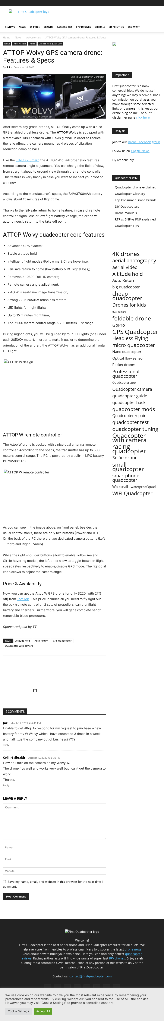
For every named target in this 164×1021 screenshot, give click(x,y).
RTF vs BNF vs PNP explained (135, 219)
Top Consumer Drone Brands (136, 200)
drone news (133, 949)
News (22, 26)
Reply (6, 744)
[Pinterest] (122, 3)
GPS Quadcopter (62, 640)
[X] (151, 3)
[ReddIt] (52, 664)
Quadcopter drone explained (135, 187)
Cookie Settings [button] (18, 1011)
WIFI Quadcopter (132, 493)
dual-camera (119, 311)
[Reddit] (129, 3)
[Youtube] (158, 3)
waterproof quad (143, 487)
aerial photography (134, 260)
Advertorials (33, 37)
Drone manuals (126, 213)
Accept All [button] (43, 1011)
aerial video (125, 267)
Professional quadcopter (125, 373)
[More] (62, 664)
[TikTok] (136, 3)
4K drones (126, 254)
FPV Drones (83, 26)
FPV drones (117, 958)
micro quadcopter (133, 345)
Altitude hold (22, 640)
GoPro (118, 325)
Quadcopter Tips (127, 226)
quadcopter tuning (135, 429)
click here (143, 117)
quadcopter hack (129, 402)
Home (6, 37)
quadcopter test (130, 422)
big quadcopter (126, 287)
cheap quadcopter (127, 295)
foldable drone (131, 318)
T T (8, 67)
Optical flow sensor (128, 358)
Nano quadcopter (126, 351)
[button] (156, 27)
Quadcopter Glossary (130, 194)
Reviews (10, 26)
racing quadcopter (129, 448)
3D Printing (116, 26)
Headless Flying (130, 338)
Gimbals (100, 26)
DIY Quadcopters (127, 206)
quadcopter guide (129, 396)
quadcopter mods (133, 409)
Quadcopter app (124, 382)
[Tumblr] (144, 3)
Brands (48, 26)
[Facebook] (108, 3)
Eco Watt (134, 26)
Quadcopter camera (132, 389)
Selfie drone (125, 457)
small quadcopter (128, 466)
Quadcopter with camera (19, 645)
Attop (32, 43)
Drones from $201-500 (50, 43)
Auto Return (41, 640)
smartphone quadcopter (125, 477)
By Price (34, 26)
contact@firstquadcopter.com (90, 976)
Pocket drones (124, 365)
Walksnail (120, 486)
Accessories (64, 26)
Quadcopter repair (128, 415)
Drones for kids (129, 305)
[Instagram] (115, 3)
